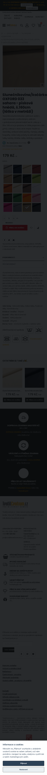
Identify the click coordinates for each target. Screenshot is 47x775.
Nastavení (23, 769)
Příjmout (23, 763)
